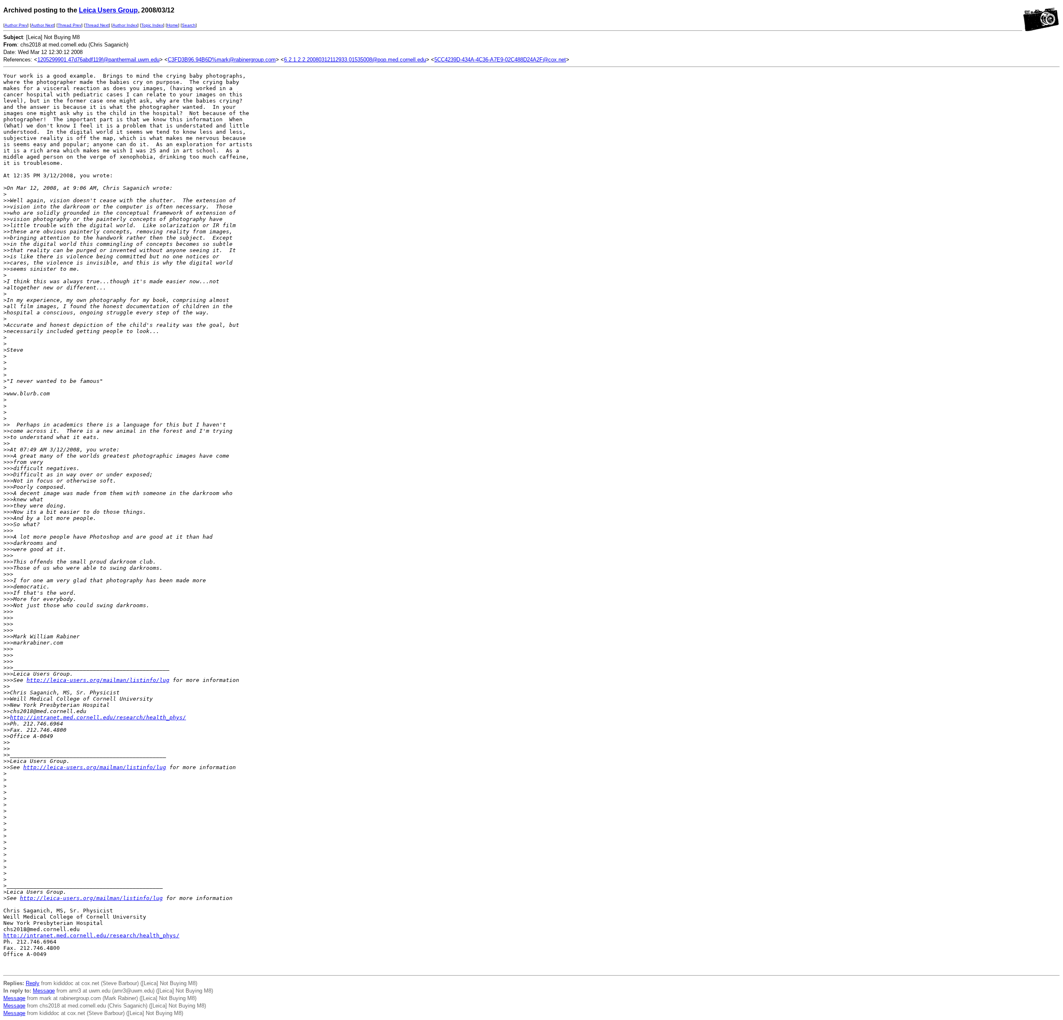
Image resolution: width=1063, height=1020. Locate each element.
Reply (32, 983)
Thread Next (97, 25)
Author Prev (16, 25)
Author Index (125, 25)
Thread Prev (69, 25)
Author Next (42, 25)
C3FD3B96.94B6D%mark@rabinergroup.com (222, 59)
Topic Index (152, 25)
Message (44, 991)
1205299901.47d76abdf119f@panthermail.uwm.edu (98, 59)
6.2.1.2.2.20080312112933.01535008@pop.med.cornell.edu (355, 59)
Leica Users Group (108, 10)
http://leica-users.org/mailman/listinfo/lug (98, 680)
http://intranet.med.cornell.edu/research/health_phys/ (98, 717)
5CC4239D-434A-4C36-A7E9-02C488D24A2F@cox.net (500, 59)
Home (172, 25)
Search (189, 25)
